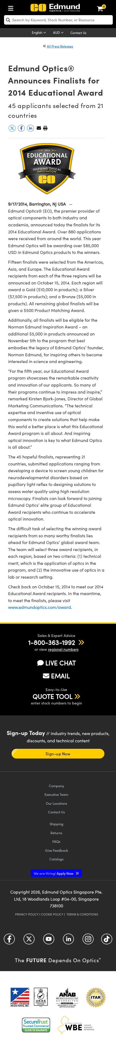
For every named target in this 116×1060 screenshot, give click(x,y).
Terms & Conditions (82, 914)
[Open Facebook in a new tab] (9, 941)
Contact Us (78, 33)
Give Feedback (56, 850)
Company (56, 785)
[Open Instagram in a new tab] (88, 941)
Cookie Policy (52, 914)
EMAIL (60, 675)
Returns (56, 832)
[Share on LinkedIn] (31, 130)
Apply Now (54, 873)
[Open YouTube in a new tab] (48, 941)
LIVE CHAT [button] (60, 663)
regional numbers (63, 649)
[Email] (39, 128)
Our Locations (56, 803)
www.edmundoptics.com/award (39, 607)
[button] (45, 128)
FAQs (56, 841)
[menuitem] (12, 7)
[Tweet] (12, 130)
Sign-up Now (58, 753)
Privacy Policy (27, 914)
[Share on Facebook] (21, 130)
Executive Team (56, 794)
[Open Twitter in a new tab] (29, 941)
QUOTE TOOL (53, 696)
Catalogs (56, 859)
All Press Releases (60, 46)
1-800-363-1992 (51, 642)
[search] (58, 20)
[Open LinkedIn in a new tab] (68, 941)
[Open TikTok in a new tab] (106, 941)
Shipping (56, 823)
